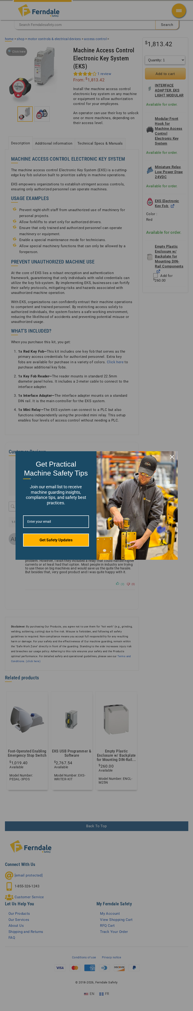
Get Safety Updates (56, 540)
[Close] (172, 457)
